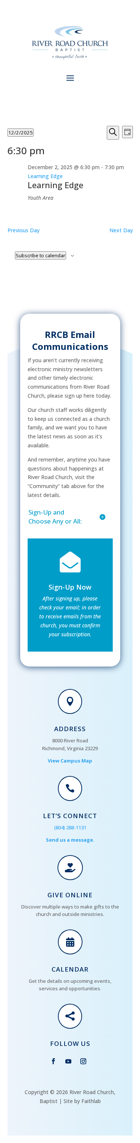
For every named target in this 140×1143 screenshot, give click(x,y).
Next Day (121, 230)
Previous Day (23, 230)
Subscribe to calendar (40, 255)
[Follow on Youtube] (68, 1061)
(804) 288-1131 (70, 827)
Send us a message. (70, 839)
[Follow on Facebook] (53, 1061)
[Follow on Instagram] (83, 1061)
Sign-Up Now (70, 587)
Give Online (70, 895)
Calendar (70, 969)
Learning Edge (55, 184)
